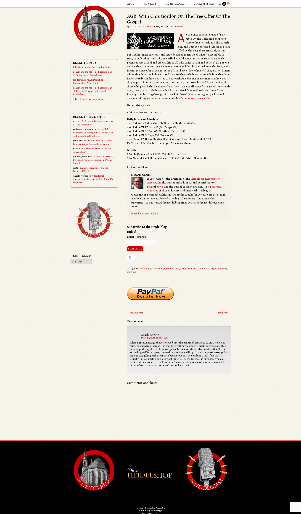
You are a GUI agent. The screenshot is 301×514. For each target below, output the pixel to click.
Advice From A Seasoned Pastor (88, 99)
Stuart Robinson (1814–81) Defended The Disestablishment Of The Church (93, 159)
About (131, 3)
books (159, 186)
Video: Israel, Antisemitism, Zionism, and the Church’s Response (93, 179)
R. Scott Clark (140, 26)
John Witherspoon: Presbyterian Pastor (92, 67)
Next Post (224, 312)
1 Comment (176, 26)
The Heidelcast (175, 3)
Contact (150, 3)
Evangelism (186, 268)
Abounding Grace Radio (196, 98)
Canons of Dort (171, 268)
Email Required (137, 236)
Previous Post (135, 312)
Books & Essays (204, 3)
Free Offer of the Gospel (205, 268)
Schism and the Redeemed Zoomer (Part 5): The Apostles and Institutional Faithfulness (93, 91)
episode (145, 105)
